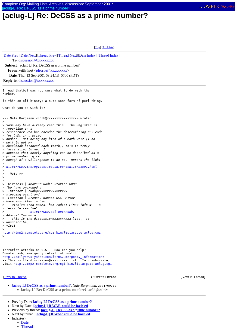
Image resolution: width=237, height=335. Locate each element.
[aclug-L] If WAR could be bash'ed (60, 306)
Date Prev (11, 55)
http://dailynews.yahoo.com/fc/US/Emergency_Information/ (53, 257)
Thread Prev (47, 55)
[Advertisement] (87, 35)
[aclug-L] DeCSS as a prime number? (41, 285)
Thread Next (67, 55)
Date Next (28, 55)
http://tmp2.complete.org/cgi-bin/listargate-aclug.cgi (52, 232)
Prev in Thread (15, 277)
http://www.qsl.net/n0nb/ (52, 211)
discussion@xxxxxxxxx (36, 60)
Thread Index (108, 55)
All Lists (108, 47)
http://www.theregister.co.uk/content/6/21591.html (51, 166)
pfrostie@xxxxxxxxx (51, 70)
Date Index (87, 55)
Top (97, 47)
